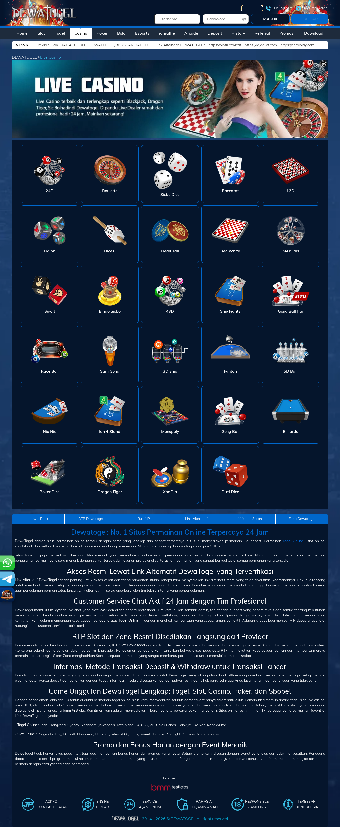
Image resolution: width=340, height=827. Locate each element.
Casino (80, 33)
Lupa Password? (314, 8)
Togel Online (293, 541)
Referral (262, 33)
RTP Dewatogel (91, 518)
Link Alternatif (196, 518)
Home (22, 33)
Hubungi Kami (282, 8)
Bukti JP (144, 518)
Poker (102, 33)
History (238, 33)
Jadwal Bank (38, 518)
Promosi (286, 33)
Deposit (215, 33)
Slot (41, 33)
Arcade (191, 33)
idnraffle (167, 33)
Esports (142, 33)
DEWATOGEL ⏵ (26, 57)
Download (313, 33)
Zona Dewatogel (302, 518)
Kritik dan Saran (249, 518)
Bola (121, 33)
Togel (60, 33)
